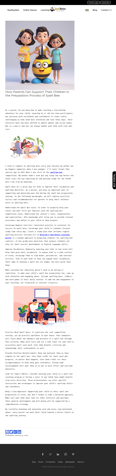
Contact (105, 10)
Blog (95, 10)
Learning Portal (48, 10)
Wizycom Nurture (54, 467)
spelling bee (56, 172)
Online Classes (30, 10)
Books (40, 462)
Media (60, 462)
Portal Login (93, 2)
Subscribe (105, 2)
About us (80, 462)
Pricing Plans (50, 462)
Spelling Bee (13, 10)
